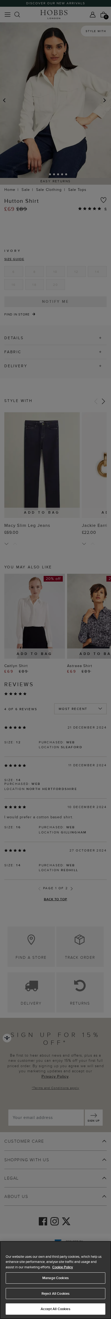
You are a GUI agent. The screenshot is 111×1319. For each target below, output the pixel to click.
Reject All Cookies (55, 1293)
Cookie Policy (62, 1267)
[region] (55, 1280)
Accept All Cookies (55, 1308)
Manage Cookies (55, 1277)
